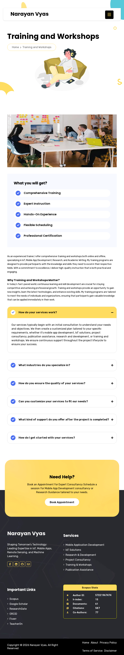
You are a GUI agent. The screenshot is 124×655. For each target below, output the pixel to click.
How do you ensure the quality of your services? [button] (51, 383)
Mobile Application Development (84, 544)
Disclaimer (110, 650)
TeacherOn (15, 623)
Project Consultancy (77, 559)
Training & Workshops (78, 564)
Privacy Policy (108, 642)
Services (71, 535)
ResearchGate (17, 608)
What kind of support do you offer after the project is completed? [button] (63, 419)
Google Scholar (18, 603)
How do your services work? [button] (37, 312)
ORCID (12, 613)
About (94, 642)
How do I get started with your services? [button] (46, 437)
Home (31, 47)
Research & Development (80, 554)
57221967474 (103, 595)
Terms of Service (92, 650)
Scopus (13, 598)
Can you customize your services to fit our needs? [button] (53, 401)
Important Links (21, 589)
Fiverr (12, 618)
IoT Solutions (72, 549)
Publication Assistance (78, 569)
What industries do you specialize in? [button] (44, 365)
